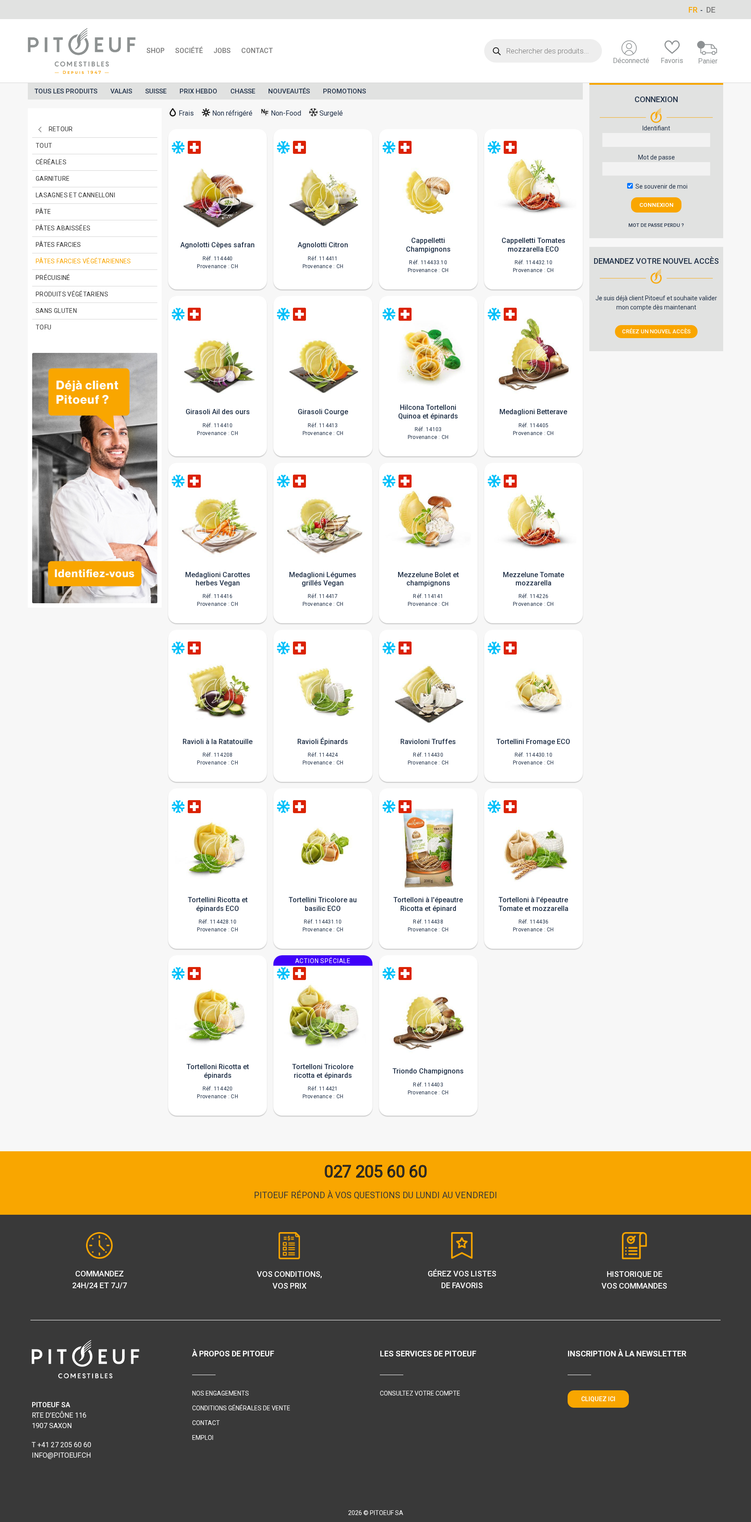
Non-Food (286, 113)
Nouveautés (289, 91)
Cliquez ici (598, 1399)
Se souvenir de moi (661, 186)
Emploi (202, 1437)
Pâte (43, 211)
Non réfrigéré (232, 113)
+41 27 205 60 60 (64, 1445)
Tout (44, 145)
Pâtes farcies (58, 244)
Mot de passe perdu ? (656, 225)
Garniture (53, 178)
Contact (257, 51)
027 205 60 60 (375, 1171)
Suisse (155, 91)
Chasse (242, 91)
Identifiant (656, 128)
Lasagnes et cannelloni (75, 195)
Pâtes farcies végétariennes (83, 261)
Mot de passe (656, 157)
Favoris (672, 60)
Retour (61, 129)
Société (189, 51)
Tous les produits (65, 91)
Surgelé (331, 113)
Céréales (51, 162)
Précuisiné (53, 277)
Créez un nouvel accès (656, 331)
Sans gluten (56, 310)
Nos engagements (220, 1393)
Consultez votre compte (420, 1393)
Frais (186, 113)
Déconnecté (631, 60)
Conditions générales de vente (241, 1408)
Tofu (43, 327)
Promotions (344, 91)
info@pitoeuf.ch (61, 1455)
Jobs (222, 51)
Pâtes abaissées (63, 228)
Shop (155, 51)
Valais (121, 91)
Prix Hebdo (198, 91)
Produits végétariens (72, 294)
